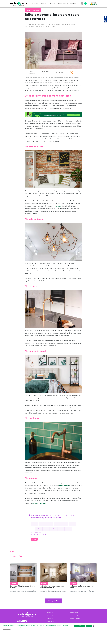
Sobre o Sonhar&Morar (75, 615)
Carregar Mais (53, 601)
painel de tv (58, 206)
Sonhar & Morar (18, 2)
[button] (98, 626)
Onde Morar (73, 3)
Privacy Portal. (6, 629)
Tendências (17, 556)
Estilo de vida (52, 3)
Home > (29, 10)
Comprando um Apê (63, 3)
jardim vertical (64, 485)
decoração (39, 503)
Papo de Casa (35, 3)
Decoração (43, 3)
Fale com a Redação (75, 618)
